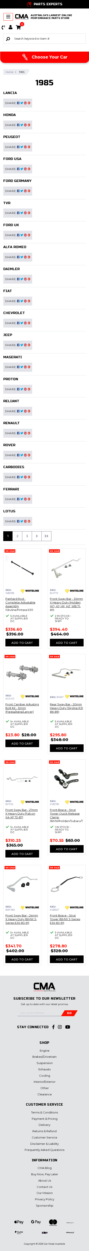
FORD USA (12, 159)
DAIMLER (11, 269)
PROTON (10, 379)
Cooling (44, 1075)
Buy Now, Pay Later (44, 1174)
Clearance (44, 1094)
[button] (3, 27)
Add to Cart (22, 642)
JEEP (7, 335)
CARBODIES (13, 467)
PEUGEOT (11, 137)
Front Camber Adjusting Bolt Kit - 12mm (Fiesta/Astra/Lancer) (22, 708)
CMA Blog (45, 1168)
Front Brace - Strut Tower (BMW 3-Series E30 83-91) (65, 919)
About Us (44, 1180)
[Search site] (8, 39)
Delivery (44, 1125)
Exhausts (44, 1069)
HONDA (9, 115)
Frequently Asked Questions (44, 1150)
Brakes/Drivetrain (44, 1056)
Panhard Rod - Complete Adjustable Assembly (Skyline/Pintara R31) (20, 604)
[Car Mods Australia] (22, 17)
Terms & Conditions (44, 1112)
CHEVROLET (14, 313)
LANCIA (10, 93)
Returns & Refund (44, 1131)
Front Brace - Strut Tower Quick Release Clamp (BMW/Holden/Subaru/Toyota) (66, 817)
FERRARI (11, 489)
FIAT (7, 291)
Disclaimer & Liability (44, 1143)
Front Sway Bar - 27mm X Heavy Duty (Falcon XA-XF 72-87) (21, 813)
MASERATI (12, 357)
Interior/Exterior (45, 1081)
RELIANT (11, 401)
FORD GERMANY (17, 181)
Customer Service (44, 1137)
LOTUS (9, 511)
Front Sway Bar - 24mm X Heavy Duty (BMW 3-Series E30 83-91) (21, 919)
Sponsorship (44, 1205)
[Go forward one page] (37, 536)
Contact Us (44, 1187)
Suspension (45, 1063)
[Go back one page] (46, 536)
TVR (6, 203)
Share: (11, 103)
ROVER (9, 445)
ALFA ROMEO (14, 247)
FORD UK (11, 225)
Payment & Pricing (44, 1118)
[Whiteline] (30, 591)
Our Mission (45, 1193)
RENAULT (11, 423)
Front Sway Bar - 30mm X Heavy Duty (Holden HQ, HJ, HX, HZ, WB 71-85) (66, 604)
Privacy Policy (44, 1199)
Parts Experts (48, 4)
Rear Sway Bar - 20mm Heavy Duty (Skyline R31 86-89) (66, 708)
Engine (44, 1050)
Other (44, 1088)
